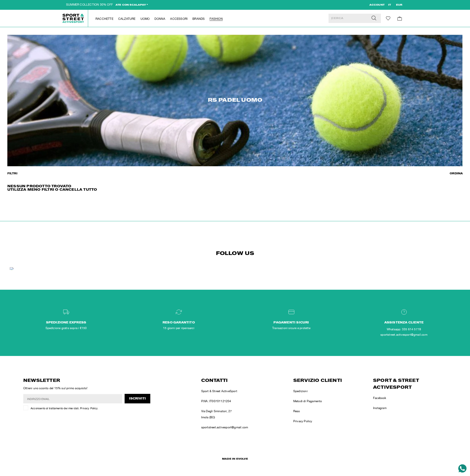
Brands (198, 19)
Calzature (127, 19)
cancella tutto (78, 190)
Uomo (145, 19)
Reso (296, 411)
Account (377, 5)
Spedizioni (300, 391)
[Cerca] (374, 18)
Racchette (104, 19)
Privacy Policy (88, 408)
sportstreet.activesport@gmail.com (224, 427)
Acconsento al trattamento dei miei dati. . (64, 408)
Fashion (216, 19)
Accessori (179, 19)
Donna (159, 19)
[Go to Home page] (73, 18)
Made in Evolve (235, 459)
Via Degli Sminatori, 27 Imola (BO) (216, 414)
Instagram (380, 408)
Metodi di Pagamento (307, 401)
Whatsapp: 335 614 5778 (404, 329)
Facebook (379, 398)
